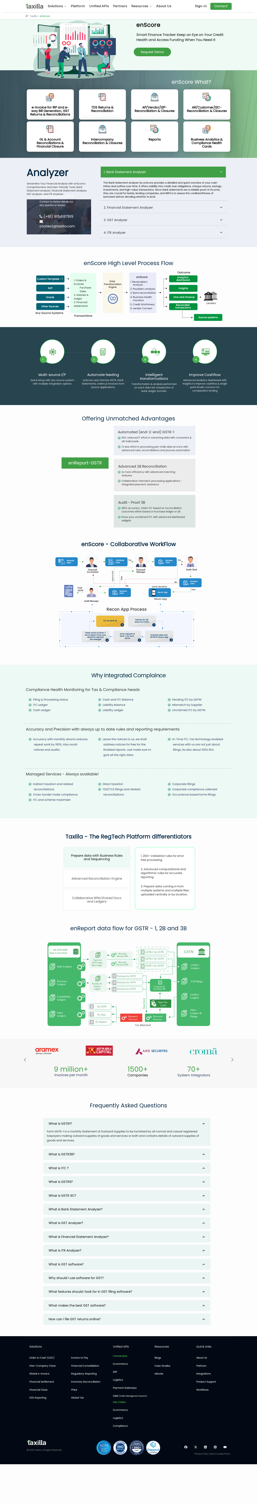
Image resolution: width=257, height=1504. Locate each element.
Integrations (203, 1373)
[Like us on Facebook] (186, 1447)
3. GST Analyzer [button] (115, 220)
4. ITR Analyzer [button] (115, 232)
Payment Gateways (125, 1388)
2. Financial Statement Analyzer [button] (128, 207)
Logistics (118, 1380)
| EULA (212, 1453)
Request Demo (152, 52)
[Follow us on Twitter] (195, 1447)
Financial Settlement (41, 1381)
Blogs (158, 1357)
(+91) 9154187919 (57, 216)
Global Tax (77, 1397)
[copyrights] (27, 1449)
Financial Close (38, 1390)
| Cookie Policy (222, 1453)
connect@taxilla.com (57, 226)
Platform (78, 6)
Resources (139, 6)
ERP (115, 1372)
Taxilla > (35, 16)
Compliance (120, 1426)
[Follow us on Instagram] (215, 1447)
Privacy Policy (201, 1453)
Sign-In (201, 6)
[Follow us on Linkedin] (205, 1447)
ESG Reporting (37, 1397)
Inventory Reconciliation (85, 1381)
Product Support (206, 1381)
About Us (163, 6)
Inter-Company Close (42, 1366)
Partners (120, 6)
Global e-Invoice (39, 1373)
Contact (221, 6)
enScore (45, 16)
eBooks (159, 1373)
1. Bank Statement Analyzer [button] (125, 172)
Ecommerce (120, 1364)
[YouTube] (225, 1447)
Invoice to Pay (79, 1357)
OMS (130, 1396)
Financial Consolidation (85, 1366)
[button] (126, 1132)
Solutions (55, 6)
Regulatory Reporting (84, 1373)
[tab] (127, 1123)
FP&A (74, 1390)
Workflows (202, 1390)
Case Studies (162, 1366)
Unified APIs (99, 6)
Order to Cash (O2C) (41, 1357)
